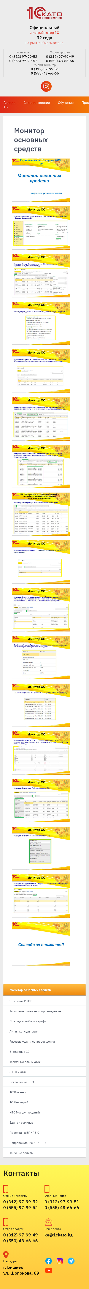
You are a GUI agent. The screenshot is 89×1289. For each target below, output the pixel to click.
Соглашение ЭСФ (22, 1082)
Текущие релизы (21, 1153)
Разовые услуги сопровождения (32, 1041)
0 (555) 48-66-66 (45, 73)
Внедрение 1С (20, 1052)
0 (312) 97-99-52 (23, 56)
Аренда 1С (9, 104)
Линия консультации (24, 1031)
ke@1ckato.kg (58, 1235)
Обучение (66, 102)
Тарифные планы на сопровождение (35, 1011)
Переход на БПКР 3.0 (24, 1133)
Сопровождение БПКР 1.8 (28, 1143)
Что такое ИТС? (21, 1001)
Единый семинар (21, 1122)
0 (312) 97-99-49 (60, 56)
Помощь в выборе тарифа (28, 1021)
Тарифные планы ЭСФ (25, 1062)
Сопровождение (37, 102)
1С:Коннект (18, 1092)
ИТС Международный (25, 1112)
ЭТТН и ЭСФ (18, 1072)
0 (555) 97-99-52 (23, 61)
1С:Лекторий (19, 1102)
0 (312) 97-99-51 (45, 69)
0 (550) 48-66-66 (60, 61)
